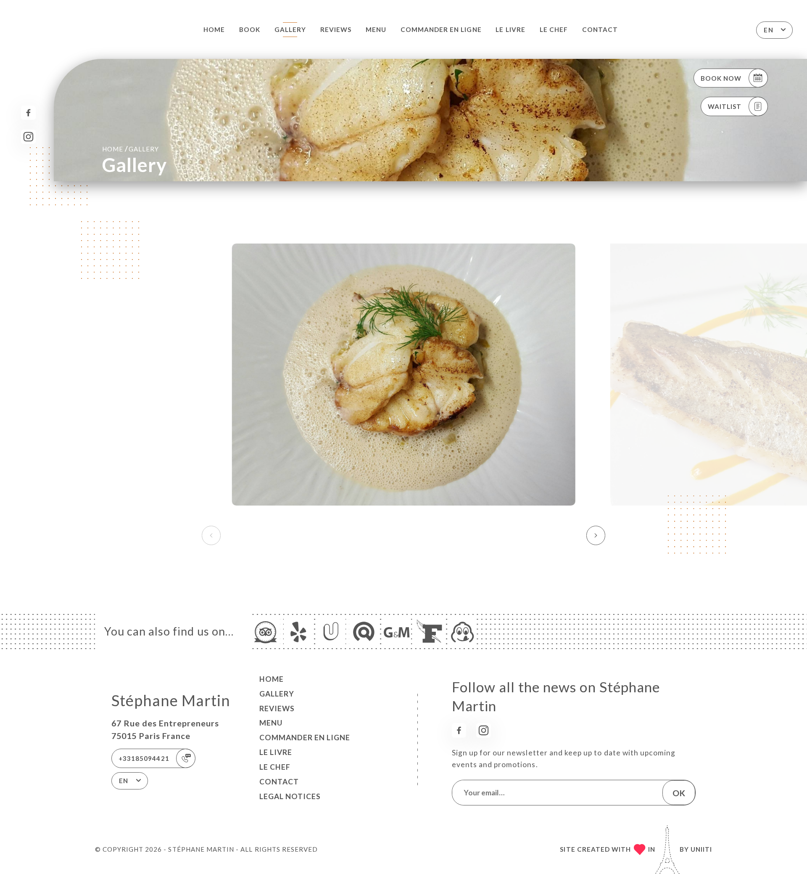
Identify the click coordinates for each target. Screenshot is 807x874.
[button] (595, 535)
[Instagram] (28, 137)
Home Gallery (130, 148)
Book (249, 29)
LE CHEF (554, 29)
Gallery (290, 29)
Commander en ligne (441, 29)
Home (214, 29)
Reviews (335, 29)
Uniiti (701, 849)
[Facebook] (28, 113)
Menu (376, 29)
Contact (600, 29)
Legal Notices (290, 796)
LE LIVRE (510, 29)
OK (678, 793)
